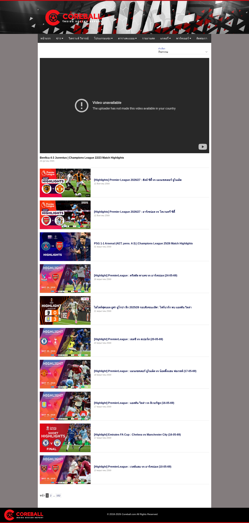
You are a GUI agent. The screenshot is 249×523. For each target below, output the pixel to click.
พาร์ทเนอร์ (183, 38)
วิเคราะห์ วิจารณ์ (79, 38)
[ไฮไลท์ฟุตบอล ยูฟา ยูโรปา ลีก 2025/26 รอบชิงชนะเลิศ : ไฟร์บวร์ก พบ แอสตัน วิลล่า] (65, 310)
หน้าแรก (45, 38)
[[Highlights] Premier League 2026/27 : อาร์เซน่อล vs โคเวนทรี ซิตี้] (65, 214)
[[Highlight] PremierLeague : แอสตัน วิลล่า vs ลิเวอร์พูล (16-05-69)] (65, 405)
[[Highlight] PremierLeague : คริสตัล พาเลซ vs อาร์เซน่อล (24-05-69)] (65, 278)
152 (58, 495)
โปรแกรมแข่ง (102, 38)
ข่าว (59, 38)
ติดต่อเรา (201, 38)
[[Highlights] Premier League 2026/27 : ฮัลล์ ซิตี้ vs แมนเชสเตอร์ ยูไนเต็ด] (65, 182)
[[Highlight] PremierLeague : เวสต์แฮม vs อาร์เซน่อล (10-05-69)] (65, 469)
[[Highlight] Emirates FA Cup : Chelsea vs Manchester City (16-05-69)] (65, 437)
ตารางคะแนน (126, 38)
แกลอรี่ (164, 38)
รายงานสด (148, 38)
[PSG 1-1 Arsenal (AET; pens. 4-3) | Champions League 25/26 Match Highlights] (65, 246)
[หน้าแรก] (73, 17)
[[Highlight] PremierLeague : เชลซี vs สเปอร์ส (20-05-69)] (65, 342)
